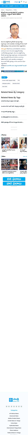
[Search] (19, 2)
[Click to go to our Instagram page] (14, 406)
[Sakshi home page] (14, 400)
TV (23, 2)
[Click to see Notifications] (26, 2)
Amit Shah (4, 86)
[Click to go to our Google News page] (21, 406)
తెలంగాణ (16, 6)
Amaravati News (14, 416)
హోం (3, 6)
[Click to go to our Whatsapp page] (9, 406)
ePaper (16, 2)
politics (15, 10)
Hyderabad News (14, 425)
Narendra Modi (16, 83)
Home (2, 10)
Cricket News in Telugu (14, 421)
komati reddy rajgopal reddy (8, 80)
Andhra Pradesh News (14, 418)
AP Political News (14, 413)
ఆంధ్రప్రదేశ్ (11, 6)
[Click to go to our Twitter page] (11, 406)
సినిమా (21, 6)
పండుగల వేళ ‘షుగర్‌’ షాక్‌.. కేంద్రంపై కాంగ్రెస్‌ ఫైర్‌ (14, 106)
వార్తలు (6, 6)
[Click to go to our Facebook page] (7, 406)
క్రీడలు (25, 6)
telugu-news (9, 10)
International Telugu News (14, 428)
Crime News (14, 423)
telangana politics (6, 83)
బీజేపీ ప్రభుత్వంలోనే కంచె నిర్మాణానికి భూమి (14, 122)
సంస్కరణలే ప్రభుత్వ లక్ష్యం (13, 112)
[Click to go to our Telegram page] (19, 406)
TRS (19, 80)
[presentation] (3, 143)
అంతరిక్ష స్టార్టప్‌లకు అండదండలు (14, 117)
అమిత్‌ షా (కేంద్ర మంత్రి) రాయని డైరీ (13, 101)
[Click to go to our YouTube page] (16, 406)
